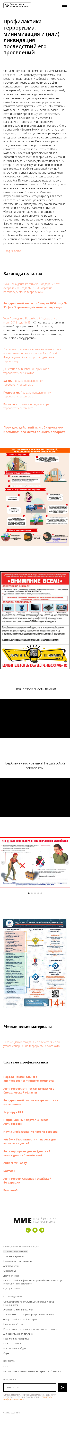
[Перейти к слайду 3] (35, 893)
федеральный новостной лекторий (20, 1319)
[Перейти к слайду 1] (29, 893)
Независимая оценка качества (17, 1261)
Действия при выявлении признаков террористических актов (26, 371)
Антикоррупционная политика (18, 1333)
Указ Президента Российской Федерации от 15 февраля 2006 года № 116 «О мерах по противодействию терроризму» (32, 288)
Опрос (6, 1353)
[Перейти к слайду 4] (38, 893)
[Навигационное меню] (64, 5)
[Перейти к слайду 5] (41, 893)
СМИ (5, 1366)
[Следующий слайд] (67, 863)
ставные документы (14, 1256)
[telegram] (41, 1231)
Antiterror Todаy (15, 1163)
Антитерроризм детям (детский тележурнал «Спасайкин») (26, 1153)
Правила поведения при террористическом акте (23, 382)
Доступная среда (11, 1275)
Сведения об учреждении (15, 1251)
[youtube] (35, 1231)
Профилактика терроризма (16, 1338)
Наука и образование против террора (30, 1132)
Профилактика (12, 251)
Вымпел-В (10, 1190)
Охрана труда (9, 1270)
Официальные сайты (13, 1343)
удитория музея (12, 1266)
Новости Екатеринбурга (14, 1348)
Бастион (9, 1171)
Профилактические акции (16, 1329)
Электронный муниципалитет (18, 1309)
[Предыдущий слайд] (3, 863)
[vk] (28, 1231)
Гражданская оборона (13, 1324)
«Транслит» (55, 1371)
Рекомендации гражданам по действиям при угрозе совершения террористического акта (31, 1044)
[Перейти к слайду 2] (32, 893)
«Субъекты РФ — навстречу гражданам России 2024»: (29, 1314)
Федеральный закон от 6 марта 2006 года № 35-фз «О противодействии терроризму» (35, 305)
